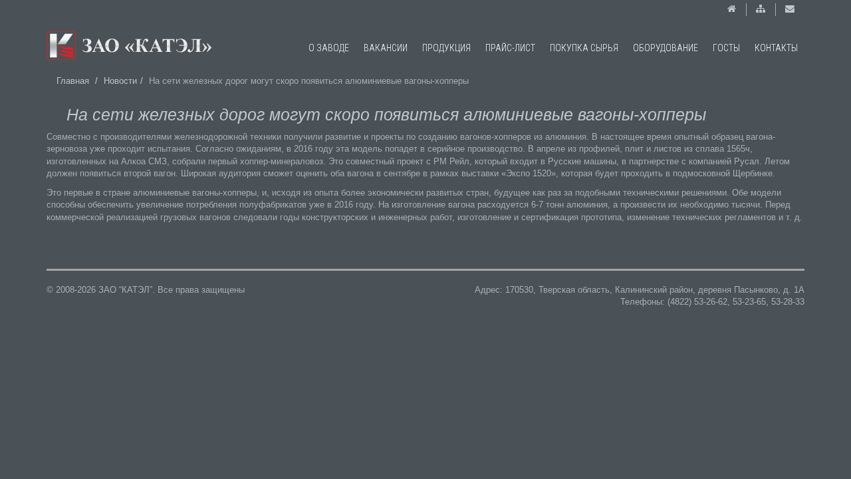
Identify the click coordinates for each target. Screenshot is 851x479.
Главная (73, 81)
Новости (120, 81)
